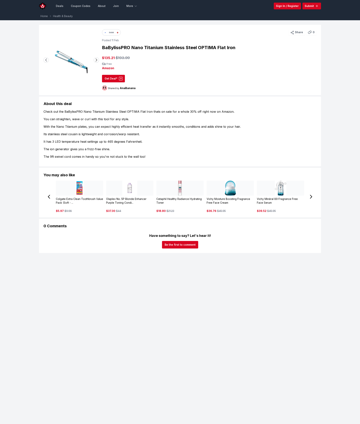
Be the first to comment (180, 244)
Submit (309, 6)
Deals (59, 6)
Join (116, 6)
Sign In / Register (287, 6)
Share (299, 32)
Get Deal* (111, 78)
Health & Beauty (63, 16)
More (129, 6)
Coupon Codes (80, 6)
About (102, 6)
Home (44, 16)
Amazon (108, 68)
